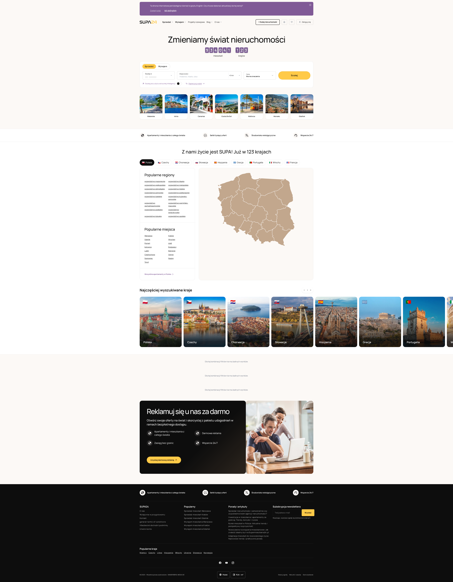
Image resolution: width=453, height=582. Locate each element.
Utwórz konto (146, 529)
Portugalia (256, 162)
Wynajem (179, 22)
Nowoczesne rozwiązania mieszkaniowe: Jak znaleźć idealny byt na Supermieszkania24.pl (248, 531)
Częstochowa (150, 254)
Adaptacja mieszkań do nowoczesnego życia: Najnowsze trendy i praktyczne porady (248, 537)
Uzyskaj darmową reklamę (162, 460)
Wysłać (308, 512)
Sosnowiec (149, 258)
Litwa (159, 552)
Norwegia (208, 552)
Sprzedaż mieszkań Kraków (196, 514)
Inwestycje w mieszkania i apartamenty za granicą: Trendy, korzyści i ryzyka (247, 518)
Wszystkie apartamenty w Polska (158, 274)
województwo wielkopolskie (155, 185)
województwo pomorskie (154, 193)
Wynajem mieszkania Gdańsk (197, 529)
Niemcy (143, 552)
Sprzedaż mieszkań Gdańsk (196, 518)
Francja (292, 162)
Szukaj (294, 75)
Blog (208, 22)
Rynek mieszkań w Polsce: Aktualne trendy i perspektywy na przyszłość (248, 524)
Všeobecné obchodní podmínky (154, 525)
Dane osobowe (308, 575)
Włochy (275, 162)
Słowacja (201, 162)
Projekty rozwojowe (196, 22)
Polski (225, 575)
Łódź (170, 243)
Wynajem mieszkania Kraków (197, 525)
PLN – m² (239, 575)
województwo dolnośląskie (155, 189)
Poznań (147, 243)
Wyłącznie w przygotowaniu (152, 514)
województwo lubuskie (153, 216)
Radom (171, 258)
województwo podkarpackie (178, 193)
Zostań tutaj (155, 10)
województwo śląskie (176, 181)
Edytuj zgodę (282, 575)
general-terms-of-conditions (153, 522)
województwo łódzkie (176, 189)
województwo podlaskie (154, 210)
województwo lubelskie (153, 196)
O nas (217, 22)
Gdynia (171, 254)
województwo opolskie (176, 216)
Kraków (171, 236)
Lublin (147, 251)
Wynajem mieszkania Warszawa (198, 522)
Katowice (148, 247)
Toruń (147, 262)
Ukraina (187, 552)
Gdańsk (147, 239)
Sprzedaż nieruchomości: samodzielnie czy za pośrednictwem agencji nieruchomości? (247, 512)
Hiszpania (220, 162)
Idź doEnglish (170, 10)
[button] (159, 75)
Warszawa (148, 236)
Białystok (171, 251)
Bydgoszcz (172, 247)
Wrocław (171, 239)
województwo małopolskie (178, 185)
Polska (147, 162)
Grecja (238, 162)
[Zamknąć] (310, 5)
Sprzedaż (166, 22)
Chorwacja (182, 162)
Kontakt (143, 518)
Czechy (163, 162)
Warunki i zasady (295, 575)
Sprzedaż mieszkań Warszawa (197, 511)
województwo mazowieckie (155, 181)
